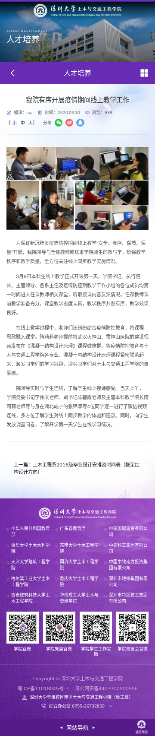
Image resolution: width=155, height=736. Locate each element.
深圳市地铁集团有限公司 (128, 581)
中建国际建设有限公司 (128, 531)
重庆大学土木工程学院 (79, 581)
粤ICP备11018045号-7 (43, 688)
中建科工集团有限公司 (128, 548)
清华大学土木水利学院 (30, 548)
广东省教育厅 (73, 528)
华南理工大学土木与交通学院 (79, 597)
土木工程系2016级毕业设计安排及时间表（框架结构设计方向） (77, 468)
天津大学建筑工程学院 (30, 564)
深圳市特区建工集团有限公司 (128, 597)
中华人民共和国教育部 (30, 531)
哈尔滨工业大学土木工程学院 (30, 581)
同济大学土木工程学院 (79, 564)
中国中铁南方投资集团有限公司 (128, 564)
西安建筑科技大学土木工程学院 (30, 597)
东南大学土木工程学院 (79, 548)
